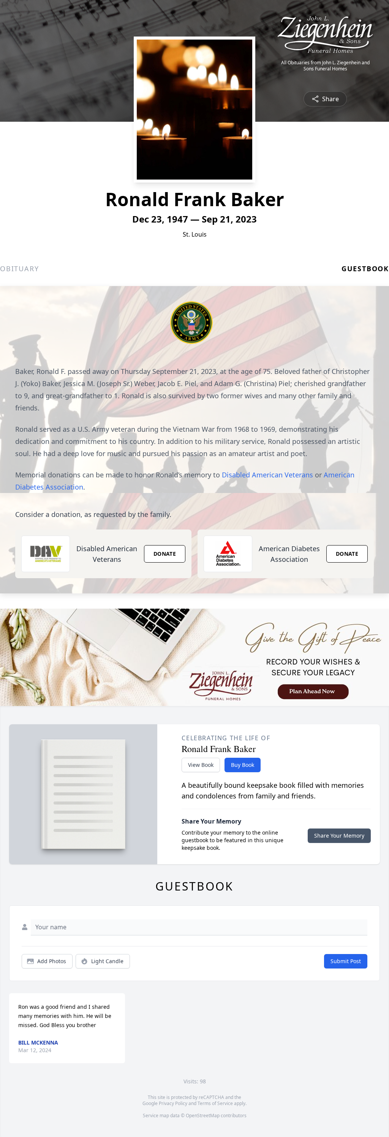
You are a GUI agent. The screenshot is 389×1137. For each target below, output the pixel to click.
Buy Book (242, 764)
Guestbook (365, 268)
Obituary (19, 268)
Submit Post (345, 961)
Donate (164, 553)
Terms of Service (215, 1103)
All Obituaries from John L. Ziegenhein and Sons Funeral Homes (325, 66)
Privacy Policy (173, 1103)
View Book (200, 764)
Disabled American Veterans (267, 474)
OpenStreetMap (203, 1115)
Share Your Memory (339, 835)
